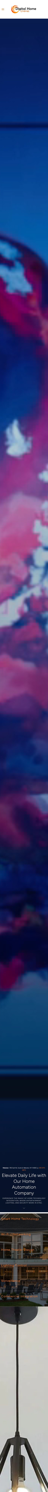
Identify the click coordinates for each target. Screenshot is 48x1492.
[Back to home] (24, 9)
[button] (3, 9)
